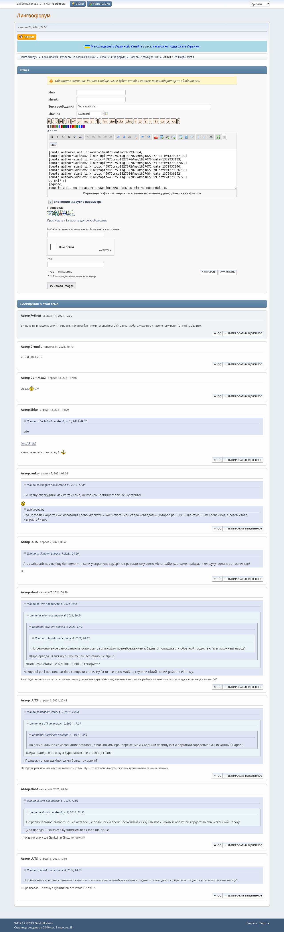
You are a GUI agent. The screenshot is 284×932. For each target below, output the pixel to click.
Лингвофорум (34, 15)
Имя (52, 92)
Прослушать (55, 220)
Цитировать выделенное (245, 333)
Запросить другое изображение (86, 220)
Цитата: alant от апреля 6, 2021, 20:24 (55, 615)
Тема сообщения (61, 107)
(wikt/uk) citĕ (28, 443)
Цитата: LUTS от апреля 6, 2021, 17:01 (58, 627)
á (48, 130)
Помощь (252, 923)
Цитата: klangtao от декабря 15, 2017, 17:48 (56, 485)
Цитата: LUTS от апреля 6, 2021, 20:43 (52, 604)
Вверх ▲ (265, 923)
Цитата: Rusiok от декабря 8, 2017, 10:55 (62, 638)
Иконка (54, 114)
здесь (147, 46)
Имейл (54, 99)
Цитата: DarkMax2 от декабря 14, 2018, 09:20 (57, 421)
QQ (219, 333)
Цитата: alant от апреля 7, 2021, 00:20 (53, 553)
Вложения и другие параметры (78, 202)
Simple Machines (44, 923)
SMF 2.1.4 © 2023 (24, 923)
